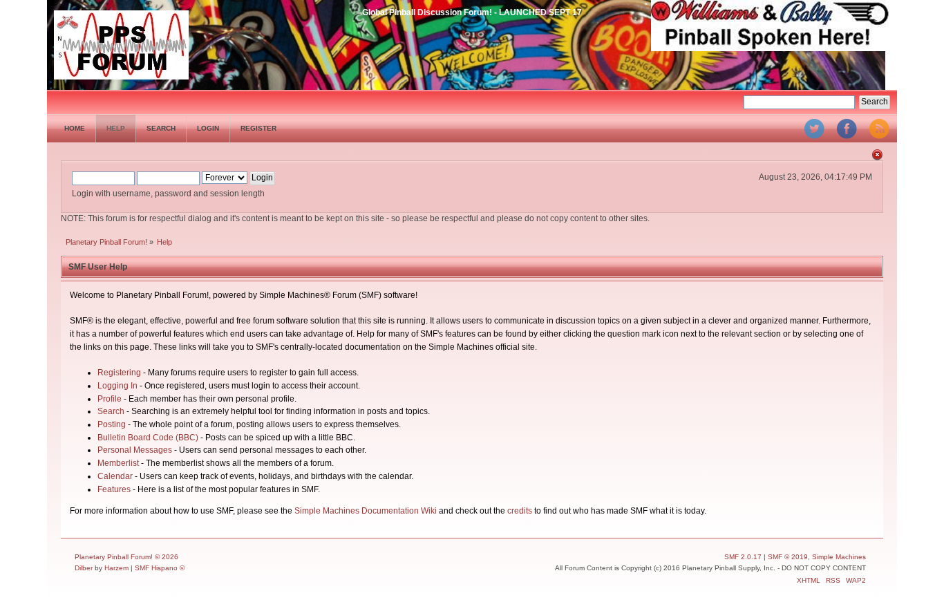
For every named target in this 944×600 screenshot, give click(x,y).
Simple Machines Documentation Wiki (365, 511)
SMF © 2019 (788, 557)
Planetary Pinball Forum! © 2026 (126, 557)
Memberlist (118, 463)
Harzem (116, 568)
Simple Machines (839, 557)
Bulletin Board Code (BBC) (147, 437)
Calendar (115, 476)
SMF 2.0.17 (743, 557)
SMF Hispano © (160, 568)
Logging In (117, 386)
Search (110, 411)
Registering (119, 372)
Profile (109, 399)
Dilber (84, 568)
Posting (111, 424)
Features (114, 489)
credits (519, 511)
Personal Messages (134, 450)
